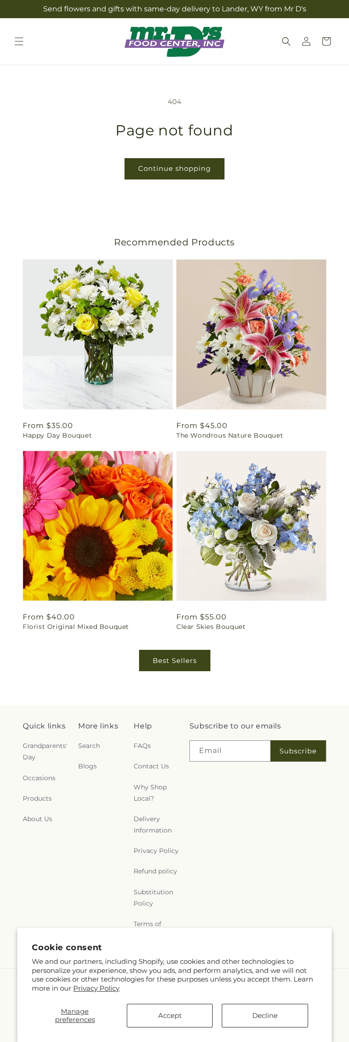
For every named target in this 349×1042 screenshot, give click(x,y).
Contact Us (151, 766)
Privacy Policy (96, 988)
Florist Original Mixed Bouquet (76, 627)
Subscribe (298, 751)
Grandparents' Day (45, 751)
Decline (265, 1015)
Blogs (87, 766)
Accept (170, 1015)
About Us (37, 819)
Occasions (39, 778)
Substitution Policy (153, 897)
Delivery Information (153, 824)
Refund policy (155, 871)
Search (89, 746)
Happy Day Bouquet (57, 435)
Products (37, 798)
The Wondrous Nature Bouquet (229, 435)
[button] (19, 41)
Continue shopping (174, 168)
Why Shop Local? (150, 793)
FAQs (142, 746)
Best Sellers (175, 660)
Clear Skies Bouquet (210, 627)
